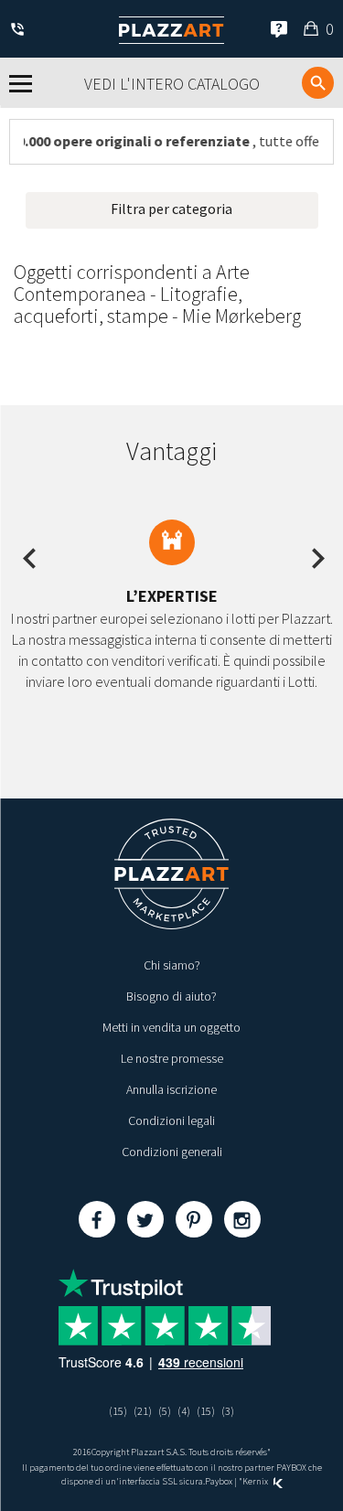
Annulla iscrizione (171, 1089)
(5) (164, 1411)
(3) (227, 1411)
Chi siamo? (172, 965)
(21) (143, 1411)
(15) (118, 1411)
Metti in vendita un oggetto (171, 1027)
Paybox (218, 1481)
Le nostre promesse (172, 1058)
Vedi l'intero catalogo (172, 83)
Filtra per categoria (171, 208)
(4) (183, 1411)
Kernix (256, 1481)
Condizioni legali (171, 1120)
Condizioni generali (172, 1151)
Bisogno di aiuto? (171, 996)
